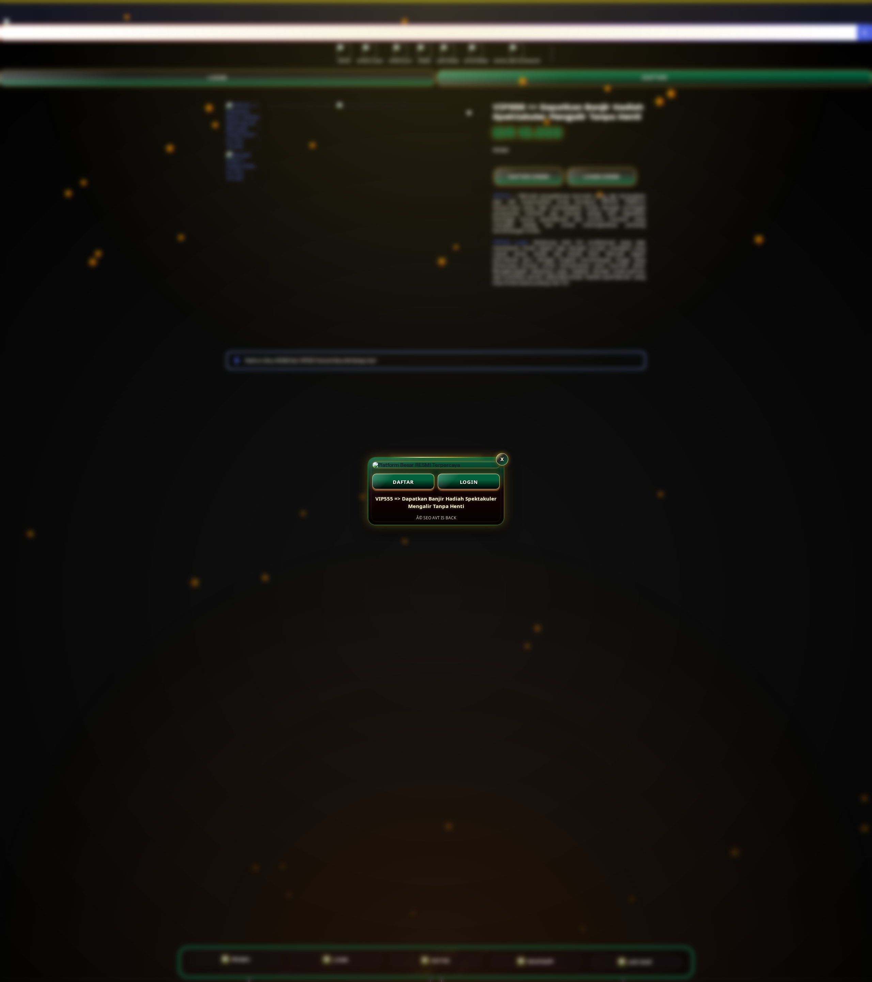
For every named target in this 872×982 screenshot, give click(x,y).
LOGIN (469, 481)
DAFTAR (403, 481)
